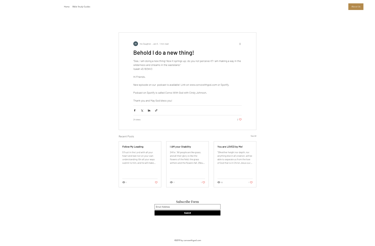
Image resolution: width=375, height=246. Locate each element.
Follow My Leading (132, 146)
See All (253, 136)
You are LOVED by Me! (230, 146)
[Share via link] (156, 110)
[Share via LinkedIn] (149, 110)
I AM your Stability (180, 146)
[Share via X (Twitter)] (141, 110)
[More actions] (240, 43)
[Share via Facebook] (134, 110)
